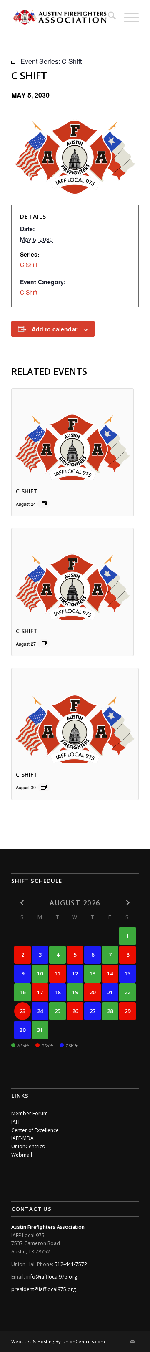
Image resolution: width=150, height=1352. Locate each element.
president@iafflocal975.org (43, 1289)
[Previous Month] (22, 902)
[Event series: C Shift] (44, 503)
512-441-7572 (71, 1264)
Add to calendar (54, 329)
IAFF (16, 1121)
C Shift (29, 264)
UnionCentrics (28, 1146)
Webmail (21, 1154)
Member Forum (29, 1113)
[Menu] (127, 16)
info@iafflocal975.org (51, 1276)
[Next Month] (127, 902)
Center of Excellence (35, 1130)
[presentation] (72, 434)
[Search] (108, 16)
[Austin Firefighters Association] (62, 16)
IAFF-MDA (22, 1138)
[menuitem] (108, 16)
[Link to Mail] (132, 1341)
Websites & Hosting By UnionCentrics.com (58, 1341)
